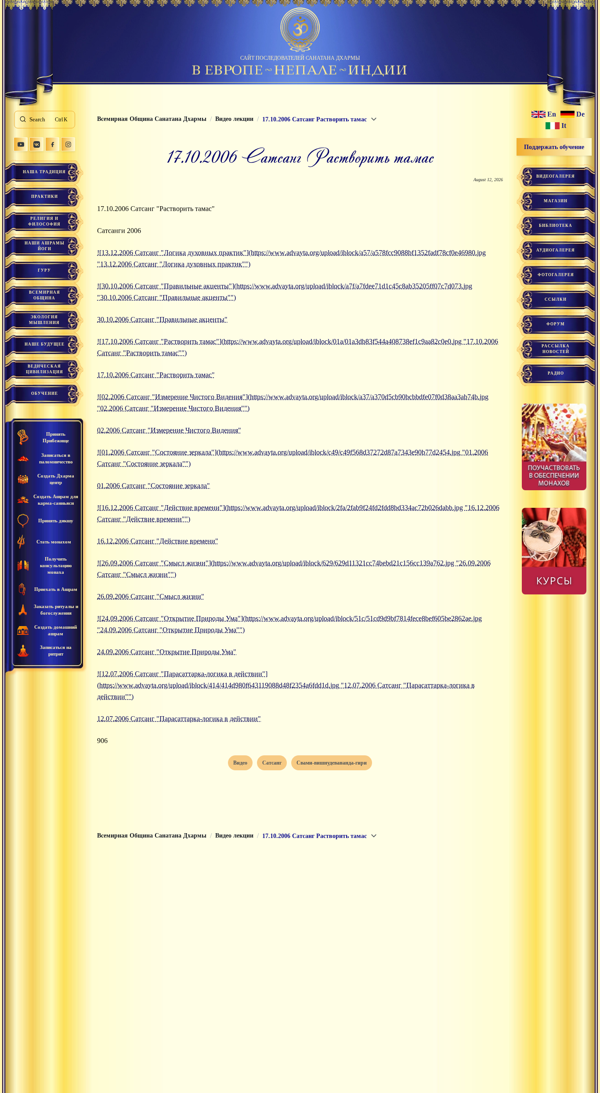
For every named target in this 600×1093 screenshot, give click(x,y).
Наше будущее (45, 344)
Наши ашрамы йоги (45, 246)
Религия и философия (44, 221)
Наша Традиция (44, 172)
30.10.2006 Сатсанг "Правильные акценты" (162, 319)
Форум (555, 324)
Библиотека (555, 225)
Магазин (555, 201)
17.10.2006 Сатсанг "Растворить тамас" (156, 375)
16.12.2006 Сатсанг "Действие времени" (157, 541)
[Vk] (36, 144)
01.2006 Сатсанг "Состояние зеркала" (153, 485)
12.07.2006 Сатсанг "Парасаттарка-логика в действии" (179, 718)
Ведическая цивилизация (44, 369)
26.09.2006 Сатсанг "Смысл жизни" (150, 596)
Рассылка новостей (556, 349)
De (580, 114)
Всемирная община (44, 295)
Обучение (44, 393)
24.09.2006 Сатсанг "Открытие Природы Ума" (166, 652)
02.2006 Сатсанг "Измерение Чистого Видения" (169, 430)
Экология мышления (44, 320)
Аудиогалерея (555, 250)
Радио (556, 373)
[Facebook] (52, 144)
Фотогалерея (556, 275)
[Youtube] (21, 144)
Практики (44, 196)
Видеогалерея (555, 176)
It (563, 125)
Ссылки (556, 299)
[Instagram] (68, 144)
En (551, 114)
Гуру (44, 270)
